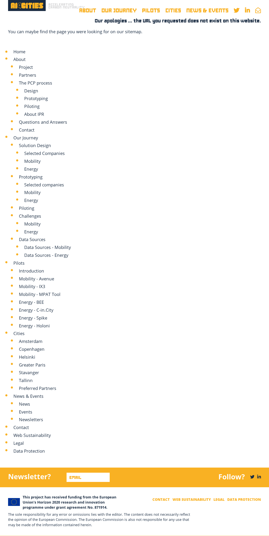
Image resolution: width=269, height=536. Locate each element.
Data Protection (244, 499)
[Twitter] (252, 477)
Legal (218, 499)
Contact (161, 499)
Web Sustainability (192, 499)
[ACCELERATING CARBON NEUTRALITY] (27, 5)
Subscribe (11, 481)
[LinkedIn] (259, 477)
